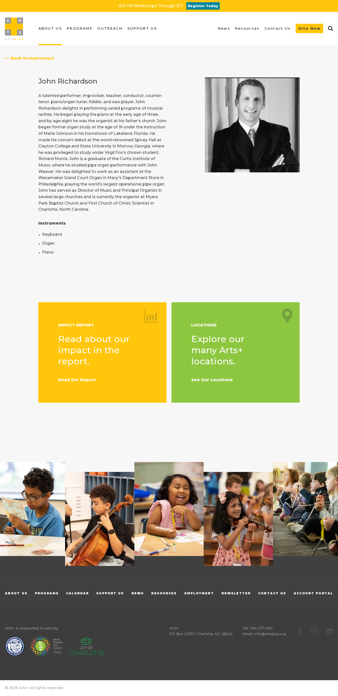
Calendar (77, 593)
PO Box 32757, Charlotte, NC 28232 (201, 634)
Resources (164, 593)
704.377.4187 (261, 628)
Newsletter (236, 593)
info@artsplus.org (270, 634)
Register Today (203, 6)
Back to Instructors (32, 58)
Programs (47, 593)
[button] (50, 28)
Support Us (110, 593)
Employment (199, 593)
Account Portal (313, 593)
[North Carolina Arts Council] (49, 647)
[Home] (14, 29)
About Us (16, 593)
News (137, 593)
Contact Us (272, 593)
